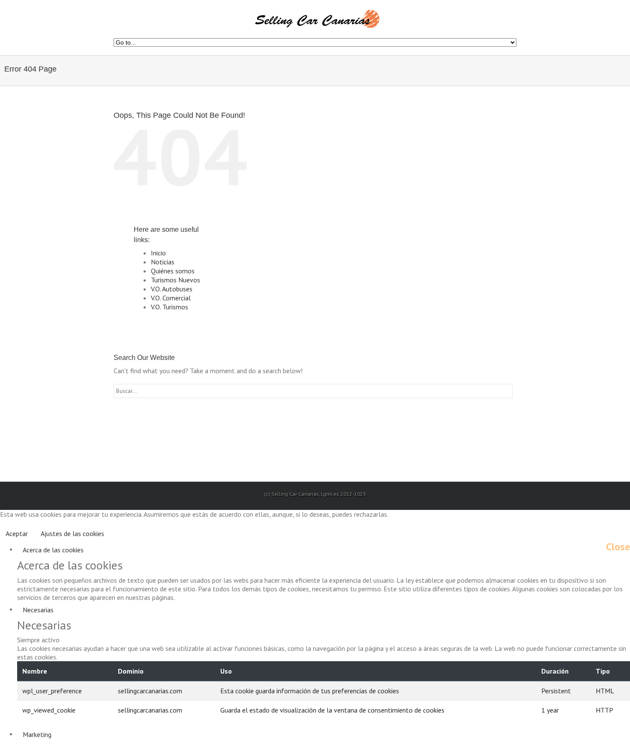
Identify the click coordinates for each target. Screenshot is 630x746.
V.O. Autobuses (171, 289)
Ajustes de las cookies (72, 533)
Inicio (158, 253)
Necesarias (38, 609)
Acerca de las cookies (53, 549)
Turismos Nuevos (175, 280)
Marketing (37, 734)
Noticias (162, 262)
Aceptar (17, 533)
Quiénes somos (173, 271)
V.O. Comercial (171, 298)
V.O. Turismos (169, 307)
